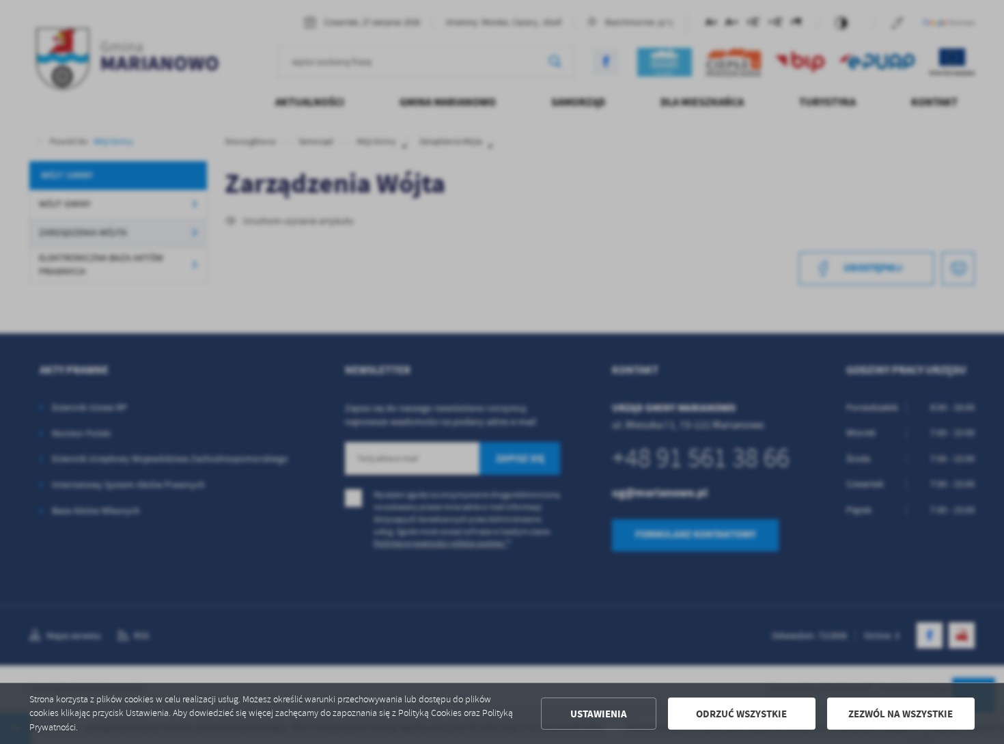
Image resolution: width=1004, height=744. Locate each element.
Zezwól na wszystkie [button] (900, 714)
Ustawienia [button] (598, 714)
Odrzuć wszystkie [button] (741, 714)
